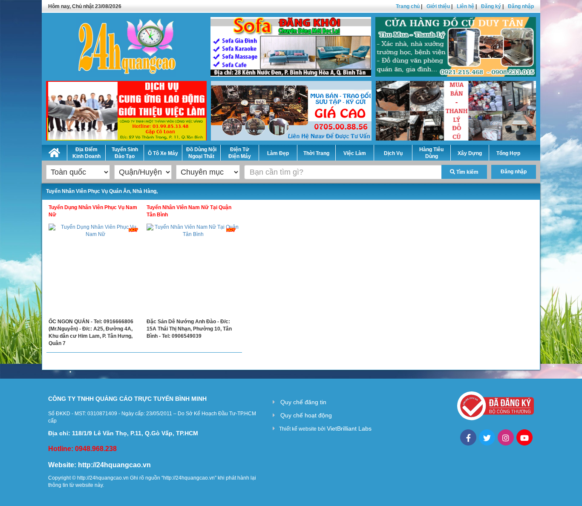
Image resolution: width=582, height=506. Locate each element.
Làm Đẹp (278, 153)
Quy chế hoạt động (306, 415)
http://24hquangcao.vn (114, 465)
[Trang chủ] (54, 151)
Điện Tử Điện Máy (239, 153)
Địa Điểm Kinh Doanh (86, 153)
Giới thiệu (438, 6)
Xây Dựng (470, 153)
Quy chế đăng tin (303, 402)
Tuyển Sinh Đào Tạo (125, 153)
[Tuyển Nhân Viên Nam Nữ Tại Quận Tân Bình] (193, 271)
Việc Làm (354, 153)
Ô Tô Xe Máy (163, 153)
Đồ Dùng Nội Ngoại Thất (201, 153)
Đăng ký (491, 6)
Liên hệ (465, 6)
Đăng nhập (521, 6)
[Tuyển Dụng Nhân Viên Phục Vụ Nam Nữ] (95, 271)
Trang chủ (408, 6)
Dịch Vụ (393, 153)
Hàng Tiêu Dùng (431, 153)
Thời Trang (316, 153)
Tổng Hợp (508, 153)
